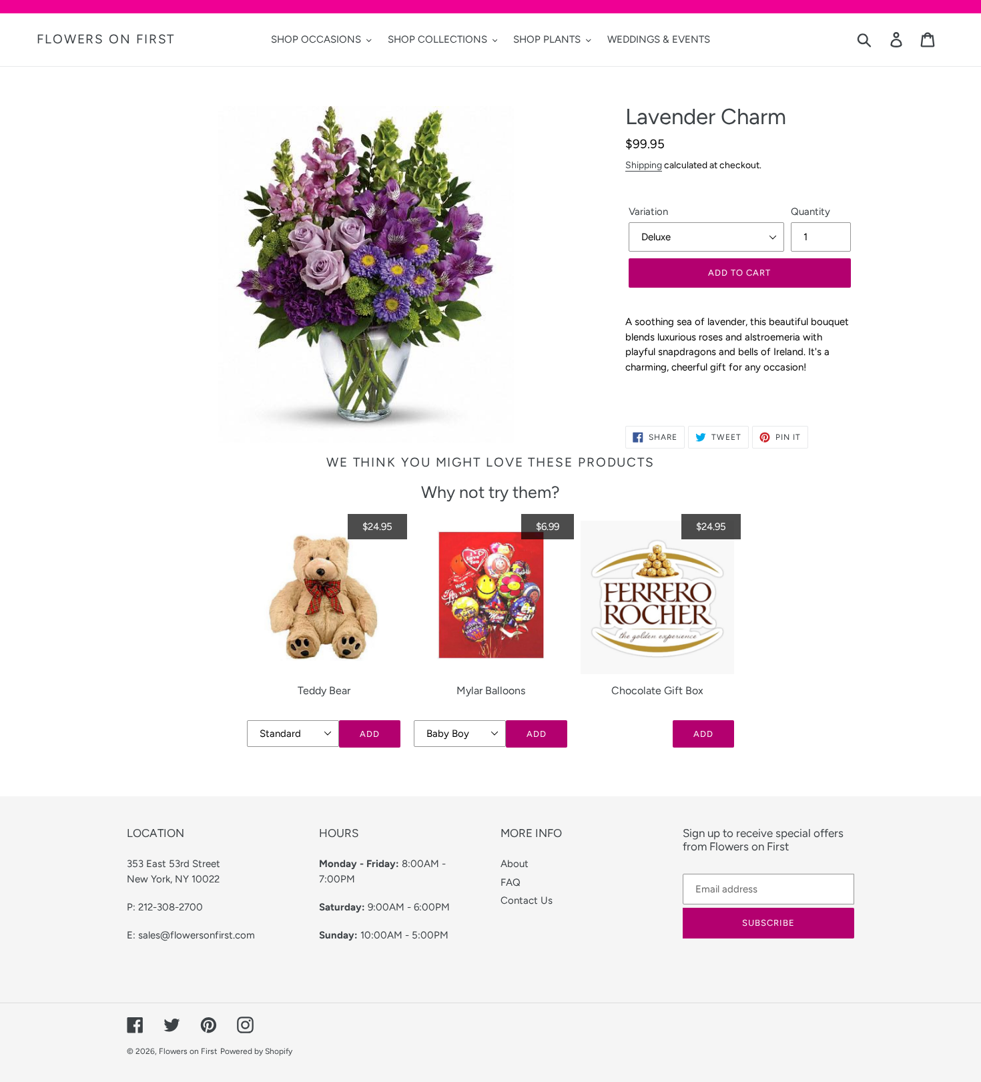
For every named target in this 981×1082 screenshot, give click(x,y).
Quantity (810, 212)
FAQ (511, 882)
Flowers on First (106, 39)
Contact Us (527, 900)
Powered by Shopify (256, 1051)
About (515, 864)
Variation (648, 212)
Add (370, 734)
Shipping (643, 165)
